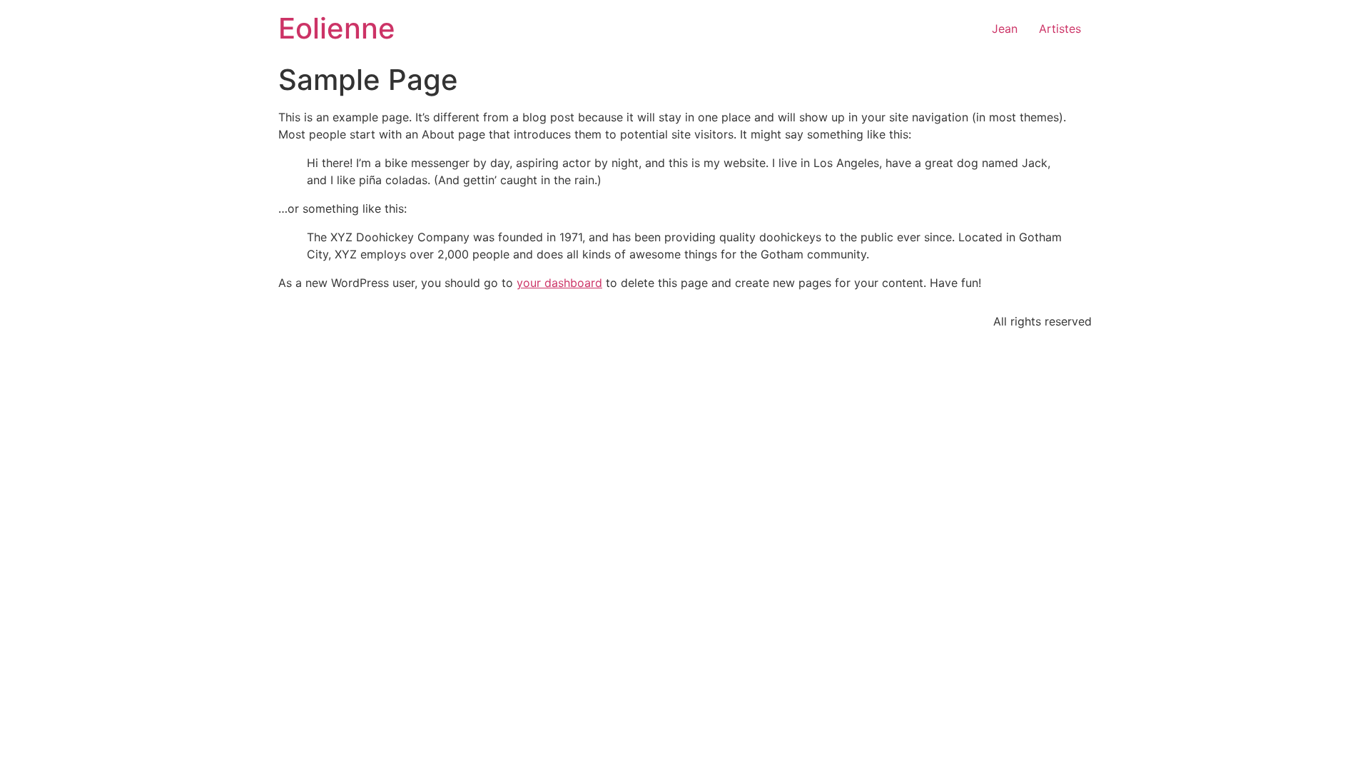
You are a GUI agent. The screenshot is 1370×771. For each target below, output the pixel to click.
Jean (1005, 28)
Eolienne (336, 28)
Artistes (1060, 28)
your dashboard (559, 283)
